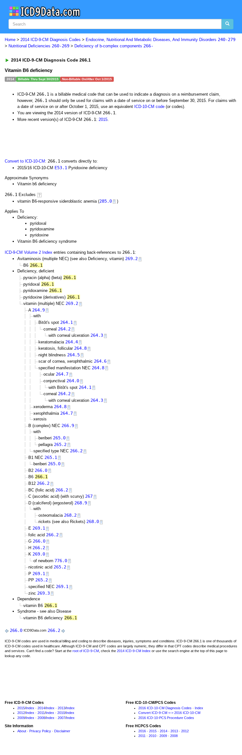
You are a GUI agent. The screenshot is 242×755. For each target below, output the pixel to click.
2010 (61, 713)
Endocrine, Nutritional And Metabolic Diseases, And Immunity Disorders (160, 39)
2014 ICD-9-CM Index (134, 651)
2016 (142, 731)
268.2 (70, 515)
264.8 (80, 348)
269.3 (43, 593)
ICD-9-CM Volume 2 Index (28, 252)
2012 (21, 713)
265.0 (59, 437)
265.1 (50, 457)
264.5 (73, 354)
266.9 (67, 425)
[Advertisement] (76, 139)
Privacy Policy (40, 731)
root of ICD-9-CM (85, 651)
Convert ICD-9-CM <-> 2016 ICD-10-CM (169, 713)
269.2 (131, 258)
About (21, 731)
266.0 (41, 470)
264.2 (64, 328)
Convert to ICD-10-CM (25, 161)
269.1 (38, 528)
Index (30, 708)
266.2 (76, 450)
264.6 (100, 361)
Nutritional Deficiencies (39, 46)
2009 (21, 718)
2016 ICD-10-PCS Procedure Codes (166, 718)
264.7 (62, 374)
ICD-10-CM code (149, 106)
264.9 (38, 309)
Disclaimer (62, 731)
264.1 (66, 322)
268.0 (92, 521)
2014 (41, 708)
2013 (61, 708)
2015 (103, 119)
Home (10, 39)
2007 (61, 718)
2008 (41, 718)
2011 (41, 713)
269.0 (38, 553)
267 (89, 496)
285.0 (105, 201)
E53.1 (61, 167)
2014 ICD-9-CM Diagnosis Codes (50, 39)
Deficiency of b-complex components (113, 46)
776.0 (61, 560)
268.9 (80, 502)
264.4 (71, 341)
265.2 (60, 444)
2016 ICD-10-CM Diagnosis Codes (165, 708)
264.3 (96, 335)
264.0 (72, 380)
